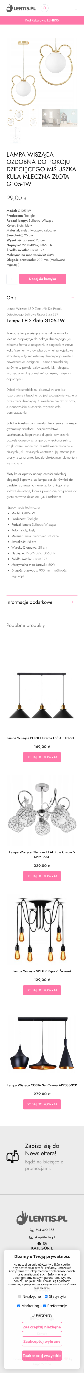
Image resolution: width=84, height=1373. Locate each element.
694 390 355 (44, 1229)
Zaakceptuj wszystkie (42, 1355)
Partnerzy (44, 1315)
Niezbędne (31, 1296)
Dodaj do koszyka (42, 278)
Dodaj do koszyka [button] (42, 757)
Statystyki (57, 1296)
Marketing (30, 1305)
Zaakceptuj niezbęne (42, 1327)
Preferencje (57, 1305)
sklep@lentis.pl (45, 1237)
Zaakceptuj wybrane (42, 1341)
